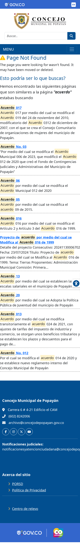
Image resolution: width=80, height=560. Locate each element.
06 (10, 180)
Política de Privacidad (29, 490)
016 (11, 218)
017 (11, 107)
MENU (8, 49)
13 (10, 276)
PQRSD (17, 484)
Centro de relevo (25, 508)
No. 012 (14, 353)
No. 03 (13, 146)
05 (10, 199)
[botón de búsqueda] (71, 36)
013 (11, 314)
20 (10, 295)
